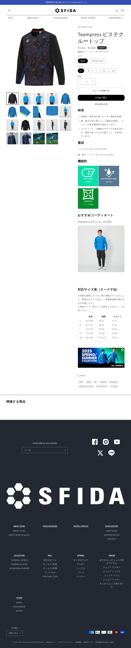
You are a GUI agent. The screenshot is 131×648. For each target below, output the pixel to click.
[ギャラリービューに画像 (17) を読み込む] (26, 138)
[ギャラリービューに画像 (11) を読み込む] (12, 125)
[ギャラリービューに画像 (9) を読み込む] (52, 112)
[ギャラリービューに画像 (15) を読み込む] (65, 125)
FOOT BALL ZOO (50, 576)
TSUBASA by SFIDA (19, 564)
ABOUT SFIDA (19, 526)
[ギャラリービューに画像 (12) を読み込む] (26, 125)
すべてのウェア (80, 560)
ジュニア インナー (111, 579)
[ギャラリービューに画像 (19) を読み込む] (52, 138)
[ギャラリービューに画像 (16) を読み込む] (12, 138)
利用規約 (79, 642)
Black (82, 61)
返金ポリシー (51, 642)
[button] (9, 10)
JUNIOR (111, 555)
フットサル (50, 572)
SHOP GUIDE (111, 531)
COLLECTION (19, 555)
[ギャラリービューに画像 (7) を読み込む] (26, 112)
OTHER (19, 598)
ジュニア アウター (111, 567)
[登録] (65, 450)
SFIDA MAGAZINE (50, 526)
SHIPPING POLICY (112, 535)
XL (104, 71)
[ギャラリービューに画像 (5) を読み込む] (65, 99)
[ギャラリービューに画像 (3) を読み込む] (39, 99)
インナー (81, 576)
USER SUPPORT (111, 526)
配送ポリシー (88, 642)
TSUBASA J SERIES (19, 560)
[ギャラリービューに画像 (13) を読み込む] (39, 125)
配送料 (80, 52)
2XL (113, 71)
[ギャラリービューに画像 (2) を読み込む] (26, 99)
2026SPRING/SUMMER (19, 568)
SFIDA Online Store (24, 642)
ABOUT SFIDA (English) (19, 535)
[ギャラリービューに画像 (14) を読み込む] (52, 125)
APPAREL (81, 555)
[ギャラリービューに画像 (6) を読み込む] (12, 112)
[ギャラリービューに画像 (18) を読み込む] (39, 138)
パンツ (81, 572)
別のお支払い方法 (101, 104)
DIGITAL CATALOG (81, 526)
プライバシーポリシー (65, 642)
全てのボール (50, 560)
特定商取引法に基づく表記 (104, 642)
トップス (81, 568)
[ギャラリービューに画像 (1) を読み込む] (12, 99)
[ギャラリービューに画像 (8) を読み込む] (39, 112)
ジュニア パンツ (111, 575)
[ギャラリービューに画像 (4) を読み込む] (52, 99)
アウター (81, 564)
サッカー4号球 (50, 568)
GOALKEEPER (19, 606)
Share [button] (82, 375)
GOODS (19, 610)
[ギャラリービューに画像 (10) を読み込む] (65, 112)
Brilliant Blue (97, 61)
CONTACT (111, 539)
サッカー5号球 (50, 564)
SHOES (19, 602)
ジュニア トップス (111, 571)
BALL (50, 555)
